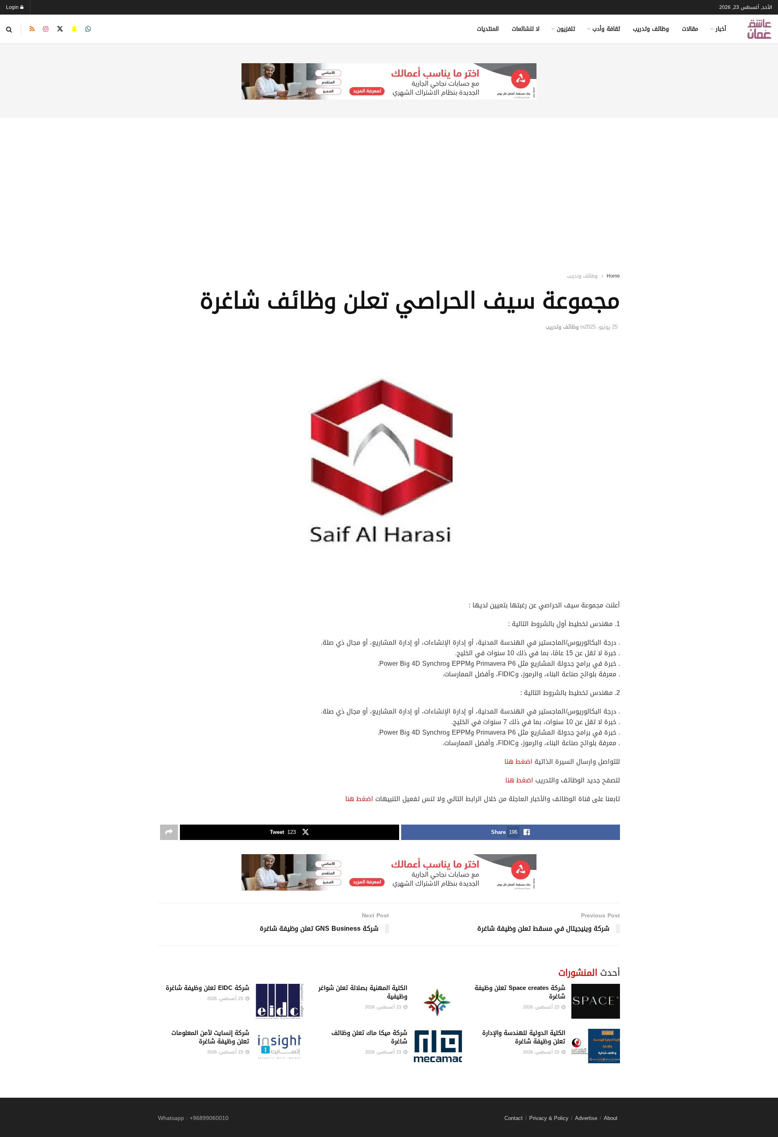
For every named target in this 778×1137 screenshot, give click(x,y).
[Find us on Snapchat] (74, 29)
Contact (513, 1118)
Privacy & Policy (549, 1118)
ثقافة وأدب (606, 29)
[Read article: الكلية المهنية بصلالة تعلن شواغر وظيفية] (437, 1001)
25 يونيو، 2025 (601, 327)
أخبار (721, 29)
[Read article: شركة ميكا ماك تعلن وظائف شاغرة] (437, 1046)
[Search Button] (9, 29)
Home (613, 275)
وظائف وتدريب (651, 29)
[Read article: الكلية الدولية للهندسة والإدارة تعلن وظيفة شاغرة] (595, 1046)
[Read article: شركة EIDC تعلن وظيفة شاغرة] (279, 1001)
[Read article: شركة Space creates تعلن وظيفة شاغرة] (595, 1001)
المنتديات (488, 29)
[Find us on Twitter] (60, 29)
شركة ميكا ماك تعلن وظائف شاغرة (369, 1037)
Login (13, 7)
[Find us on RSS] (32, 29)
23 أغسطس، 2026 (542, 1007)
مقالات (690, 29)
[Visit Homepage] (759, 29)
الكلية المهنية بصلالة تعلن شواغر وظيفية (362, 992)
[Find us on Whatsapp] (88, 29)
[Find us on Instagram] (46, 29)
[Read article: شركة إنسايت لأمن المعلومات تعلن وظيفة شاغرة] (279, 1046)
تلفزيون (566, 29)
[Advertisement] (389, 184)
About (611, 1118)
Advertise (586, 1118)
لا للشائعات (525, 29)
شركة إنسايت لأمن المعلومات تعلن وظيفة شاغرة (210, 1037)
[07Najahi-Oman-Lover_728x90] (389, 82)
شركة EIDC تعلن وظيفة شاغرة (207, 988)
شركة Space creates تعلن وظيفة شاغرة (519, 992)
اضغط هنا (518, 761)
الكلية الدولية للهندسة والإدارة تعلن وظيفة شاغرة (523, 1037)
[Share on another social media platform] (169, 832)
